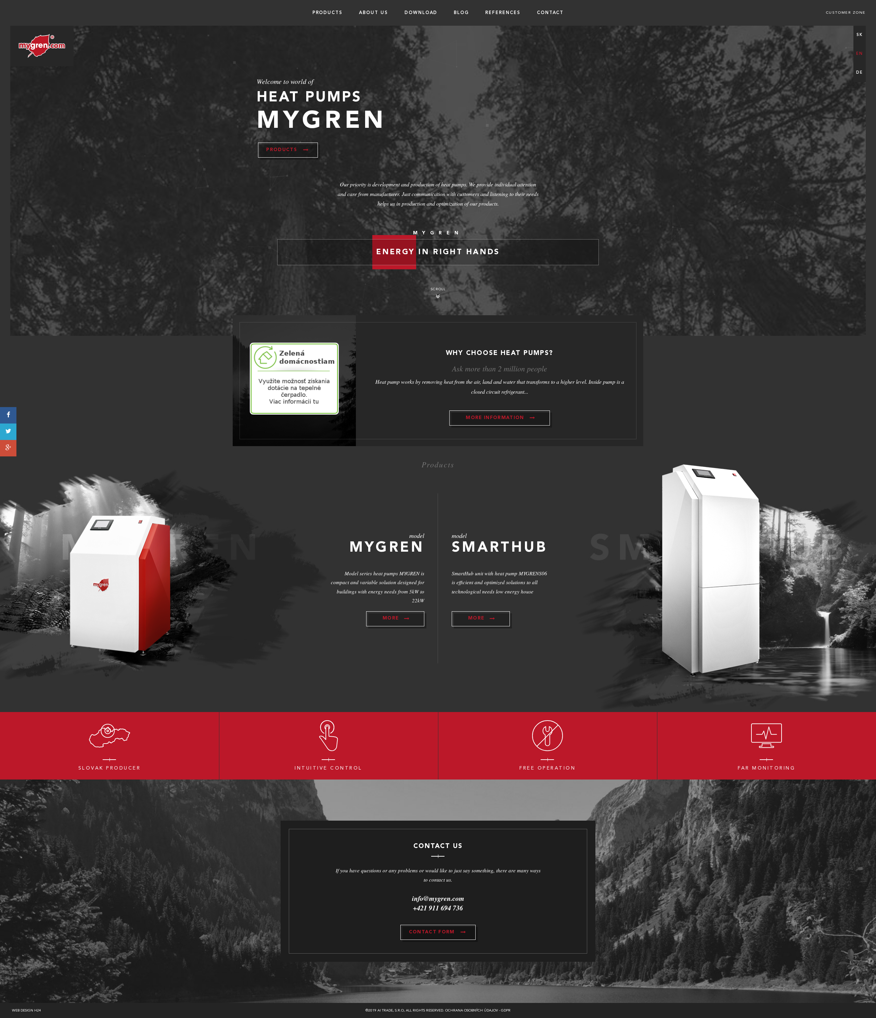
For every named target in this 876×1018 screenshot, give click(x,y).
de (859, 73)
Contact (550, 13)
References (502, 13)
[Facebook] (8, 415)
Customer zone (846, 13)
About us (373, 13)
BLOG (461, 13)
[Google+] (8, 448)
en (859, 54)
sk (859, 35)
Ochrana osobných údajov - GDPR (478, 1010)
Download (421, 13)
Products (327, 13)
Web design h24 (26, 1010)
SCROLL (438, 289)
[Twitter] (8, 432)
